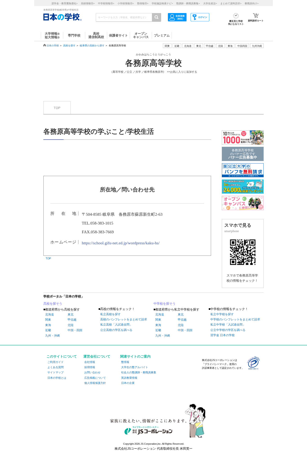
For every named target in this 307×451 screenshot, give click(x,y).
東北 (70, 314)
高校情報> (88, 3)
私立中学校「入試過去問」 (227, 324)
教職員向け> (251, 3)
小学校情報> (126, 3)
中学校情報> (106, 3)
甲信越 (72, 319)
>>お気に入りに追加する (182, 71)
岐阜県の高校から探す (92, 45)
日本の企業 (128, 383)
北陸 (70, 325)
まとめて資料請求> (230, 3)
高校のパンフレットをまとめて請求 (123, 319)
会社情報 (89, 362)
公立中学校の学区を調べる (227, 330)
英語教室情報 (129, 377)
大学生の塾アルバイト (134, 367)
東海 (48, 325)
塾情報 (125, 362)
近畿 (48, 330)
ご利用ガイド (55, 362)
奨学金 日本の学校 (222, 335)
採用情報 (89, 367)
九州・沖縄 (52, 335)
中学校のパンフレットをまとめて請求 (235, 319)
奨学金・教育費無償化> (64, 3)
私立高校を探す (110, 314)
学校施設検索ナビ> (162, 3)
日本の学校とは (56, 377)
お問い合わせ (92, 372)
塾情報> (142, 3)
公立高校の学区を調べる (116, 330)
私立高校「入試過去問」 (116, 324)
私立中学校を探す (222, 314)
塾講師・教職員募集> (188, 3)
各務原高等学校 (153, 63)
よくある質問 (55, 367)
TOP (57, 108)
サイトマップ (55, 372)
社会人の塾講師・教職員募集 (138, 372)
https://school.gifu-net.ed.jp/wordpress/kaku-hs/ (121, 243)
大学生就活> (210, 3)
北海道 (187, 46)
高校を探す (69, 45)
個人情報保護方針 (95, 383)
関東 (48, 319)
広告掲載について (95, 377)
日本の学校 (53, 45)
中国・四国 (75, 330)
